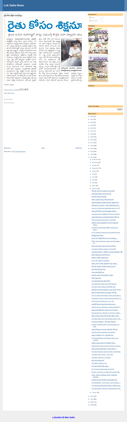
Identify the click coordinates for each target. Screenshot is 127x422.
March (94, 185)
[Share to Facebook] (26, 89)
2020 (92, 134)
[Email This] (20, 89)
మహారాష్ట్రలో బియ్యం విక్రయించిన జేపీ (101, 194)
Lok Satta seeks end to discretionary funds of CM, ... (107, 319)
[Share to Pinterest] (27, 89)
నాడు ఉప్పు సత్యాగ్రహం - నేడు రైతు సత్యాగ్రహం (104, 321)
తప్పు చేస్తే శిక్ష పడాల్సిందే (98, 360)
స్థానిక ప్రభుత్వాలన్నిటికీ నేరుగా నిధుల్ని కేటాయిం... (104, 349)
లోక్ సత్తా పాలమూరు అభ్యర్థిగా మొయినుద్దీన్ (103, 191)
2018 (92, 140)
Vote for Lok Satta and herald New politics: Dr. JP (106, 208)
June (93, 177)
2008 (92, 405)
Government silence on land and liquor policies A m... (107, 298)
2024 (92, 122)
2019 (92, 137)
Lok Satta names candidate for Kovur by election (106, 214)
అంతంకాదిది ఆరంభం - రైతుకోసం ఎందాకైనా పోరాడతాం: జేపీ (107, 252)
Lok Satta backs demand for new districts (103, 332)
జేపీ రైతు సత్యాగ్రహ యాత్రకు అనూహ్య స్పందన (103, 266)
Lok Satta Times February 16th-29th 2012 (103, 287)
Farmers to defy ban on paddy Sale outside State (106, 372)
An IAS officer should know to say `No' (103, 301)
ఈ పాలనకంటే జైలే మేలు (98, 272)
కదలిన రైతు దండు (96, 278)
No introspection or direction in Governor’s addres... (106, 313)
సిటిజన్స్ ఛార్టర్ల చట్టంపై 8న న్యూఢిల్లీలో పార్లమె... (104, 343)
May (93, 180)
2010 (92, 399)
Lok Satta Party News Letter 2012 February (104, 284)
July (93, 174)
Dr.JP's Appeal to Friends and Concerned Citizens (106, 232)
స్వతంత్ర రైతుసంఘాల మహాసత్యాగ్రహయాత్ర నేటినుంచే (105, 217)
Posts (92, 17)
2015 (92, 148)
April (93, 182)
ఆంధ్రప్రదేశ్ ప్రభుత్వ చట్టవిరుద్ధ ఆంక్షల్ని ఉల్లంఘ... (104, 304)
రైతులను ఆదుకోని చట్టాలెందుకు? (100, 257)
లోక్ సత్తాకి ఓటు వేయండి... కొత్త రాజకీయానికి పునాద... (106, 205)
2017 (92, 142)
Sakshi (12, 84)
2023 (92, 125)
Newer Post (7, 148)
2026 (92, 116)
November (95, 162)
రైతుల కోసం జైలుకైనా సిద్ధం (98, 269)
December (95, 159)
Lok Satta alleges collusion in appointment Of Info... (106, 388)
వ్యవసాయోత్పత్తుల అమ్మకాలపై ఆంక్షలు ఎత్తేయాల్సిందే (105, 202)
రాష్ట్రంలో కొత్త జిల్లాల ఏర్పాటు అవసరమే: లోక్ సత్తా (104, 329)
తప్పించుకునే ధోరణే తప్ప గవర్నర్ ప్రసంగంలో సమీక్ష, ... (105, 310)
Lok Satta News (14, 5)
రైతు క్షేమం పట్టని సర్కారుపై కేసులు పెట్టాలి (102, 275)
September (95, 168)
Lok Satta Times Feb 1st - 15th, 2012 (102, 354)
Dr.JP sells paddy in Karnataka (100, 260)
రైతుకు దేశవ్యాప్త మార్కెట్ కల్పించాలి (101, 255)
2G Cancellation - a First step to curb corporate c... (106, 382)
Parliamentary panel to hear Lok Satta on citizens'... (106, 346)
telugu (13, 93)
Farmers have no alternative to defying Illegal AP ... (106, 307)
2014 (92, 151)
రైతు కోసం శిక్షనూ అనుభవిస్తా (13, 15)
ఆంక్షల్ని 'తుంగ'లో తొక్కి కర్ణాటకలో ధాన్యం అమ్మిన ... (105, 263)
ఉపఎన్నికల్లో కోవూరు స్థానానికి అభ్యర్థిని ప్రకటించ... (104, 211)
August (94, 171)
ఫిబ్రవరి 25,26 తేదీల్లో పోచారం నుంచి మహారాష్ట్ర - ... (105, 238)
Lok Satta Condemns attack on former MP (104, 249)
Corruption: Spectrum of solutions (101, 357)
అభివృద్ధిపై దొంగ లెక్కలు (97, 235)
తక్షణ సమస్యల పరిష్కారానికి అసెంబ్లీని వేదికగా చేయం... (106, 316)
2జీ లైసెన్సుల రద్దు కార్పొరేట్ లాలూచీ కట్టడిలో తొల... (105, 380)
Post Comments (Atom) (18, 151)
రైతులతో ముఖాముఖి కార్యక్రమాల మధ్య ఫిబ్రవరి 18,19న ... (107, 289)
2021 (92, 131)
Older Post (79, 148)
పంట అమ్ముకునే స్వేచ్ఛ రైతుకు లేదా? (101, 281)
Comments (94, 20)
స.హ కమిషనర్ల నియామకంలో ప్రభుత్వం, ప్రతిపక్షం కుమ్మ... (106, 385)
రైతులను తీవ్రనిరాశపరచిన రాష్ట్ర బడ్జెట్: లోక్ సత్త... (104, 292)
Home (43, 148)
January (94, 392)
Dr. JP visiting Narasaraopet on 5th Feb (103, 369)
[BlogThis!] (22, 89)
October (94, 165)
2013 (92, 154)
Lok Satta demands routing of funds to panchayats (106, 351)
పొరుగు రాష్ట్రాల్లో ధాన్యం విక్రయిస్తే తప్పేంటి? (103, 199)
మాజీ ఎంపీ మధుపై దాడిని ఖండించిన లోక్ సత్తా (104, 246)
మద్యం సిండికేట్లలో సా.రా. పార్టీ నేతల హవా (103, 335)
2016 (92, 145)
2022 (92, 128)
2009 (92, 402)
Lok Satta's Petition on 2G (99, 363)
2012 (92, 157)
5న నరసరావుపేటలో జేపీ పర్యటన (100, 366)
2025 (92, 119)
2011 (92, 396)
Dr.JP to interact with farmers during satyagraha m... (107, 295)
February (94, 188)
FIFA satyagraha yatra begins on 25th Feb (104, 220)
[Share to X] (24, 89)
